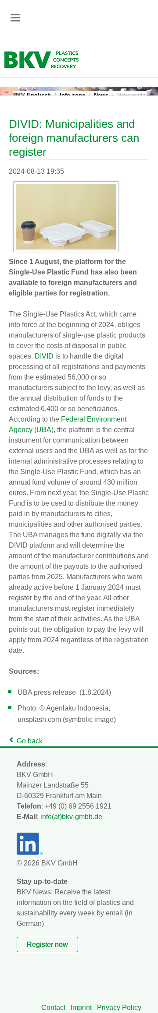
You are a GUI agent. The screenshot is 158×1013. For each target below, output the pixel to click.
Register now (47, 944)
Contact (53, 1007)
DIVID (44, 356)
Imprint (81, 1007)
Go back (30, 741)
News (101, 95)
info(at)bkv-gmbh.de (71, 816)
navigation (15, 17)
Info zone (72, 95)
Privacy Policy (119, 1007)
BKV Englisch (32, 95)
